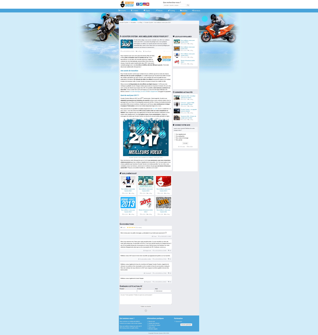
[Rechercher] (188, 5)
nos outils (154, 108)
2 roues (135, 10)
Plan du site (151, 321)
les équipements (153, 91)
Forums (123, 10)
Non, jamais (178, 140)
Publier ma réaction (146, 306)
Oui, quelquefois (180, 136)
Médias (184, 10)
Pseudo (122, 288)
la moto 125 (144, 91)
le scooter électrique (134, 91)
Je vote (185, 143)
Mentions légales (153, 329)
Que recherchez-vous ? (172, 2)
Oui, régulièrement (180, 134)
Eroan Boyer (148, 51)
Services (197, 10)
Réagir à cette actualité (132, 286)
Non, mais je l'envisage (181, 138)
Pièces (160, 10)
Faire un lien (151, 327)
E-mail (139, 288)
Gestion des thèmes (153, 323)
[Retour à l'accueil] (127, 4)
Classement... (179, 321)
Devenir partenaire (186, 324)
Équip (148, 10)
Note (156, 288)
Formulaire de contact (154, 325)
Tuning (172, 10)
